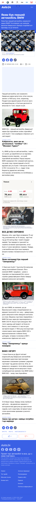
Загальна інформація (23, 471)
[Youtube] (10, 449)
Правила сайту (22, 477)
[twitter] (11, 60)
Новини (3, 471)
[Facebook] (2, 449)
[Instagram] (18, 449)
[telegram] (3, 60)
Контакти (20, 483)
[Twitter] (6, 449)
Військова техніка (6, 477)
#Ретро (4, 431)
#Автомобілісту (20, 431)
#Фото (11, 431)
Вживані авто (4, 480)
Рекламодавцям (22, 474)
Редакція (20, 480)
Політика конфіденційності (25, 486)
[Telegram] (14, 449)
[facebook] (7, 60)
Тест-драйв (4, 474)
